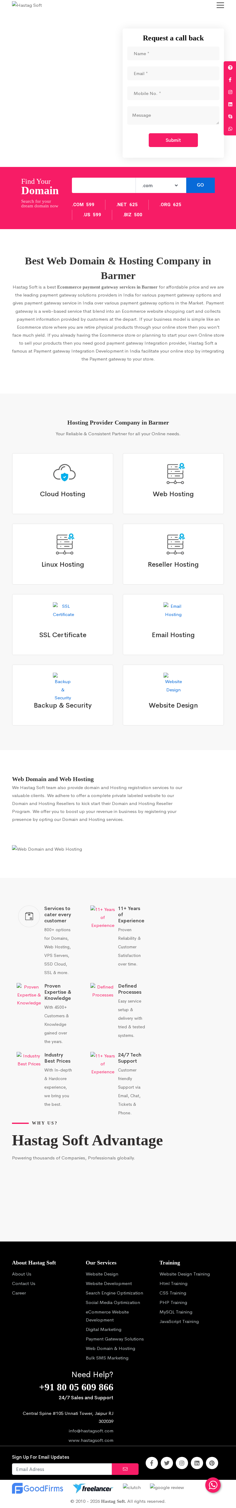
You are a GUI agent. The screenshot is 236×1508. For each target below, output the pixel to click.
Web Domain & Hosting (110, 1348)
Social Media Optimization (113, 1302)
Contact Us (23, 1283)
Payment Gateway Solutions (115, 1339)
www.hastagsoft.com (91, 1440)
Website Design (102, 1274)
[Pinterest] (212, 1463)
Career (19, 1293)
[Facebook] (152, 1463)
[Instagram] (182, 1463)
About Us (21, 1274)
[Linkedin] (197, 1463)
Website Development (109, 1283)
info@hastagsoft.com (91, 1431)
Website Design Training (184, 1274)
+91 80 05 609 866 (76, 1387)
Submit (173, 140)
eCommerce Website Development (107, 1316)
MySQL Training (175, 1312)
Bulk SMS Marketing (107, 1358)
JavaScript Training (179, 1321)
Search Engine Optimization (114, 1293)
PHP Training (173, 1302)
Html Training (173, 1283)
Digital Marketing (103, 1329)
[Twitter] (167, 1463)
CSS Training (172, 1293)
